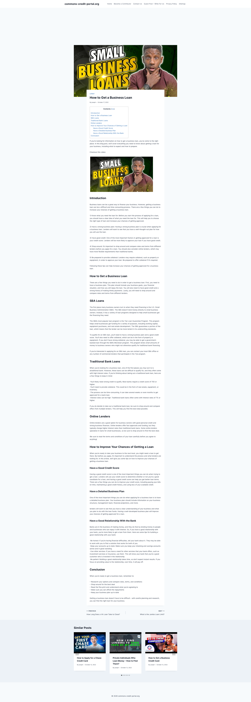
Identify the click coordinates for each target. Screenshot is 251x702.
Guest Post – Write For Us (154, 4)
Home (109, 4)
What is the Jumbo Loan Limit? (152, 612)
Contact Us (137, 4)
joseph (94, 102)
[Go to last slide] (77, 652)
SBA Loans (95, 118)
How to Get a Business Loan (101, 115)
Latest (92, 93)
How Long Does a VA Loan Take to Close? (103, 612)
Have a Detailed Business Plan (104, 131)
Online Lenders (96, 123)
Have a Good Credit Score (103, 128)
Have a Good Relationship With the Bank (108, 133)
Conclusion (95, 136)
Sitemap (182, 4)
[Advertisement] (125, 22)
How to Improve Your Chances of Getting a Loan (109, 126)
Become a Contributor (122, 4)
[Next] (174, 652)
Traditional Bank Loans (99, 121)
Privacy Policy (171, 4)
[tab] (121, 675)
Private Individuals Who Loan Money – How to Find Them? (125, 661)
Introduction (95, 113)
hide (112, 109)
